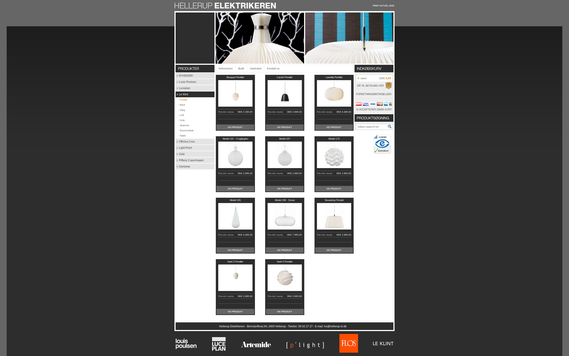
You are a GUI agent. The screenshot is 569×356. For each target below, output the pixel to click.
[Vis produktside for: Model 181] (235, 252)
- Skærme (182, 125)
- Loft (180, 115)
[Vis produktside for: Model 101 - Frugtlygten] (235, 190)
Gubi (180, 154)
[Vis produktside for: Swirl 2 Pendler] (235, 313)
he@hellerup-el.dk (335, 326)
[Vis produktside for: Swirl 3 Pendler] (285, 313)
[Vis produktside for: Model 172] (334, 190)
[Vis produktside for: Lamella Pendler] (334, 129)
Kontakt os (273, 68)
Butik (241, 68)
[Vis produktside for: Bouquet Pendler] (235, 129)
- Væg (180, 110)
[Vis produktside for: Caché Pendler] (285, 129)
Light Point (184, 147)
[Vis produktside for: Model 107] (285, 190)
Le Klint (182, 94)
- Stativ (181, 135)
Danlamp (183, 166)
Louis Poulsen (186, 81)
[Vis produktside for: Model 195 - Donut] (285, 252)
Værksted (255, 68)
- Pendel (181, 99)
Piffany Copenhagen (190, 160)
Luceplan (183, 88)
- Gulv (180, 120)
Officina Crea (185, 141)
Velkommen (225, 68)
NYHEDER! (184, 75)
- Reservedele (185, 130)
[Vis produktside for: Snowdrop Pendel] (334, 252)
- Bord (180, 105)
